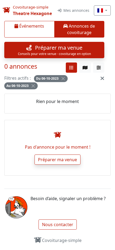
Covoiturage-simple (62, 240)
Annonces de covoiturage (81, 29)
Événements (31, 26)
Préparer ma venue (57, 160)
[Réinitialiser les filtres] (102, 78)
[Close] (63, 78)
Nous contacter (57, 224)
